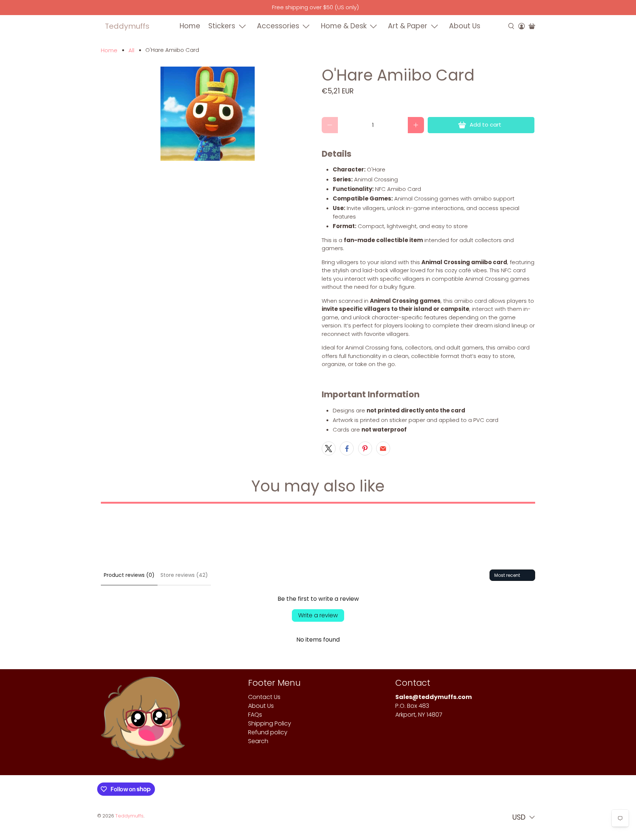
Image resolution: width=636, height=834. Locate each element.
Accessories (278, 26)
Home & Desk (344, 26)
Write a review (318, 615)
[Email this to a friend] (383, 448)
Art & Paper (407, 26)
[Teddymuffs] (143, 722)
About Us (464, 26)
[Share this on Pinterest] (365, 448)
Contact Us (264, 697)
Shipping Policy (269, 723)
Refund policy (267, 732)
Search (258, 741)
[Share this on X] (329, 448)
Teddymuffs (127, 26)
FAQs (255, 714)
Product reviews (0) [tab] (129, 575)
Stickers (221, 26)
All (131, 50)
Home (190, 26)
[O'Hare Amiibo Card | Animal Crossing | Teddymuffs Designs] (207, 114)
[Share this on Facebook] (347, 448)
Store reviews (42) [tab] (184, 575)
